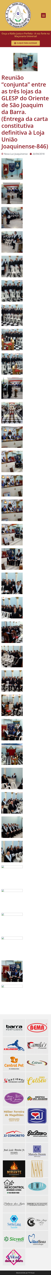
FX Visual (31, 1273)
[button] (43, 15)
